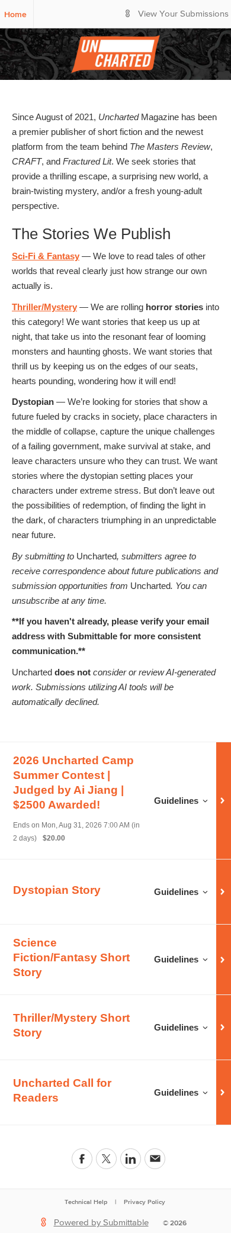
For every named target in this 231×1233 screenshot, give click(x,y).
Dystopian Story (57, 890)
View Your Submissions (183, 13)
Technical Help (86, 1201)
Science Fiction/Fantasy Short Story (71, 957)
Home (15, 14)
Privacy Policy (144, 1201)
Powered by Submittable (101, 1222)
